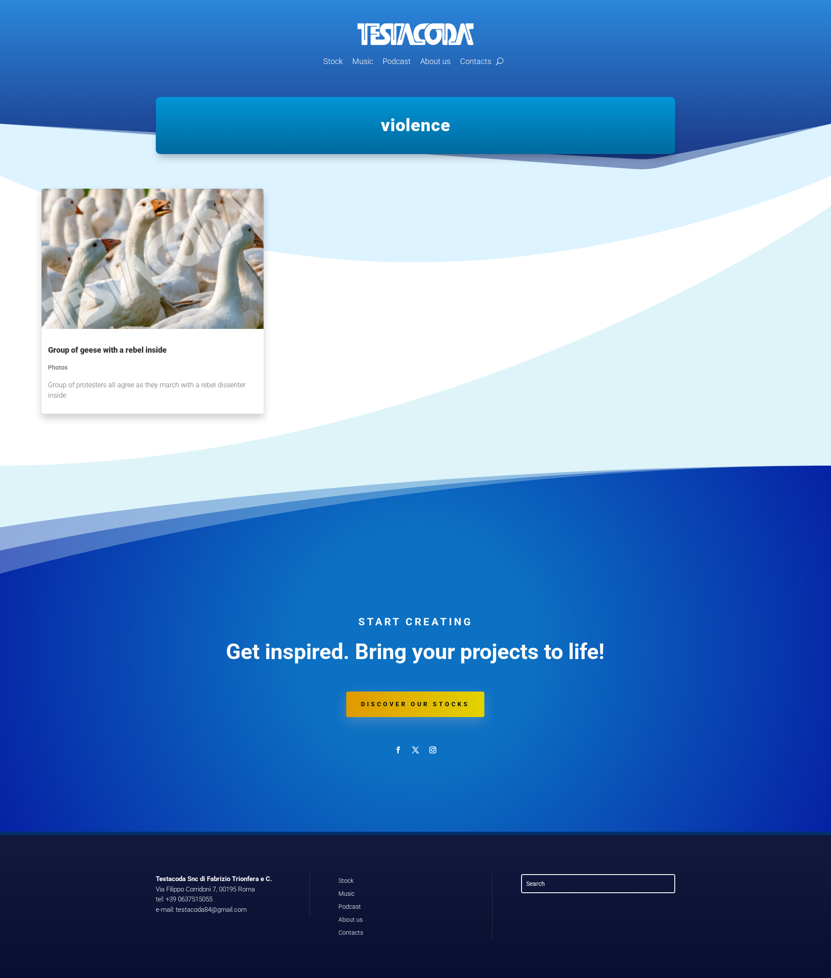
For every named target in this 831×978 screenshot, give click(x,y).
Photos (58, 367)
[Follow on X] (415, 750)
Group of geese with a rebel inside (107, 349)
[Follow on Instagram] (433, 750)
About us (435, 61)
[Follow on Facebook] (398, 750)
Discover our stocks (415, 704)
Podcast (397, 61)
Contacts (475, 61)
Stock (333, 61)
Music (362, 61)
